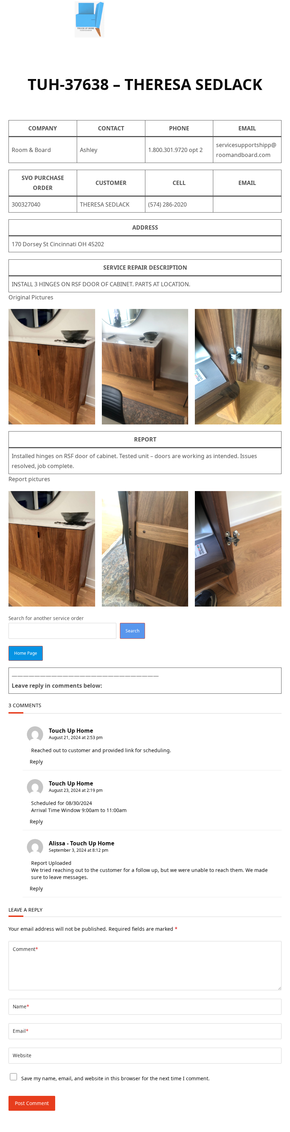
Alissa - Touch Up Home (81, 843)
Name (21, 1006)
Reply (36, 761)
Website (22, 1055)
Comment (25, 949)
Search (132, 631)
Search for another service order (46, 618)
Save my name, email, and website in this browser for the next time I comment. (115, 1078)
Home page (25, 653)
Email (20, 1030)
